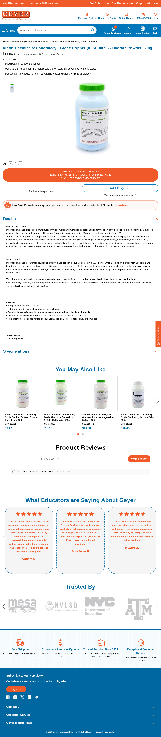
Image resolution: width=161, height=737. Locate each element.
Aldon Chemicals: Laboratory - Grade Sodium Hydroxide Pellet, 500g (138, 417)
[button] (58, 459)
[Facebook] (8, 697)
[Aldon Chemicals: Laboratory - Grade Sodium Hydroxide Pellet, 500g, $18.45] (139, 394)
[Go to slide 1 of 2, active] (78, 434)
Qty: (5, 163)
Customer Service (18, 714)
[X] (22, 697)
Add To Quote (120, 188)
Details (9, 219)
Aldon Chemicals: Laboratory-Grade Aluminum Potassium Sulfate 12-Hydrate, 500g (60, 417)
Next (158, 401)
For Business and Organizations (133, 3)
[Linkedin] (29, 697)
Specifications (16, 351)
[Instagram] (15, 697)
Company (12, 706)
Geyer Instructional (19, 722)
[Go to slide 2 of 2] (83, 434)
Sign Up (16, 689)
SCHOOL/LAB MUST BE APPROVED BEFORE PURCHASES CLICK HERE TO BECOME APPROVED (80, 174)
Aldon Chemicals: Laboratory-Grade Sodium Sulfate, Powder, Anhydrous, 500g (21, 417)
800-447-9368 (144, 18)
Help (155, 18)
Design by (100, 732)
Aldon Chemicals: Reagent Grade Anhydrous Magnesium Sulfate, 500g (98, 417)
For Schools (97, 3)
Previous (3, 401)
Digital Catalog (126, 18)
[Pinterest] (36, 697)
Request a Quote (107, 18)
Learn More (121, 205)
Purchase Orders (87, 18)
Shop (10, 30)
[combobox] (57, 30)
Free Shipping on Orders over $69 (31, 3)
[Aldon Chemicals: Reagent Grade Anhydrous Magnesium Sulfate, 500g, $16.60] (100, 394)
